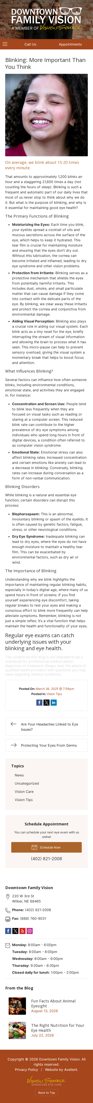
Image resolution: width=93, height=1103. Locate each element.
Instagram (30, 931)
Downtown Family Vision (59, 1059)
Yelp (22, 931)
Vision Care (24, 791)
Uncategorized (27, 783)
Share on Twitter (46, 703)
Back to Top (46, 1092)
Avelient (70, 1069)
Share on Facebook (39, 703)
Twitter (15, 931)
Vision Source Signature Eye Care (46, 1081)
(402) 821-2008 (31, 910)
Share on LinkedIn (54, 703)
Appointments (70, 44)
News (19, 775)
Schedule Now (49, 847)
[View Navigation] (6, 44)
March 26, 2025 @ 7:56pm (55, 689)
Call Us (30, 44)
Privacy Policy (26, 1069)
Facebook (8, 931)
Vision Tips (54, 694)
